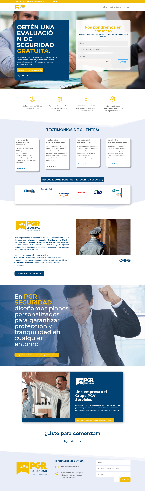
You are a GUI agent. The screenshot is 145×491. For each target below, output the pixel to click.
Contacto (127, 7)
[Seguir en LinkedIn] (23, 75)
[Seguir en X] (18, 75)
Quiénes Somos (115, 7)
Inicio (105, 7)
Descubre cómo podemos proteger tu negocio (71, 180)
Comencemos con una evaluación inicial (94, 420)
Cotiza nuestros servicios (29, 273)
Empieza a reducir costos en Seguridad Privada (37, 355)
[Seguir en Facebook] (27, 75)
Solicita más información (28, 70)
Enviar (123, 62)
